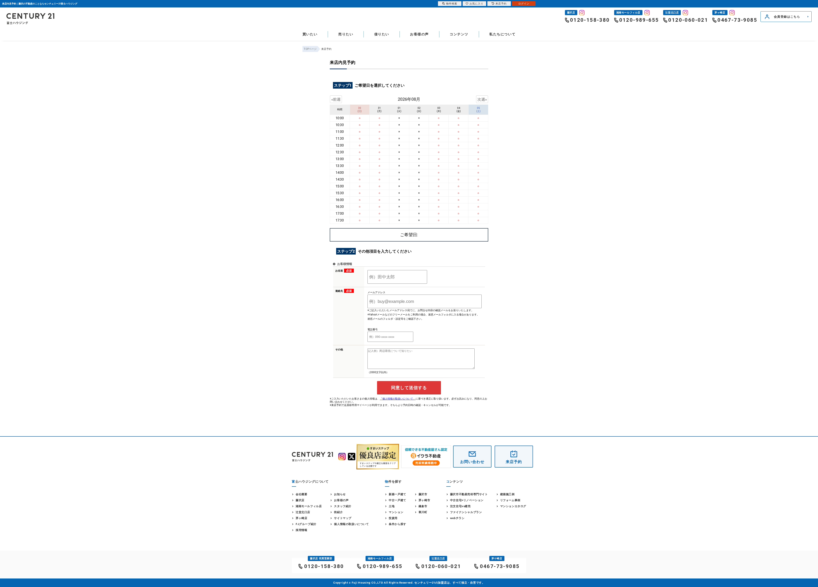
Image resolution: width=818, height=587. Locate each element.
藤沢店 (300, 500)
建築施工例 (507, 494)
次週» (482, 99)
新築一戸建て (397, 494)
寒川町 (423, 512)
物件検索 (451, 3)
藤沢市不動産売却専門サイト (469, 494)
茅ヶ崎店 (301, 518)
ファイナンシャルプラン (466, 512)
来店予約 (514, 461)
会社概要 (301, 494)
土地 (392, 506)
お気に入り (476, 3)
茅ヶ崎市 (424, 500)
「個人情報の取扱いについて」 (398, 398)
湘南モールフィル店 (309, 506)
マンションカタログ (513, 506)
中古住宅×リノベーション (467, 500)
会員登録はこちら (787, 16)
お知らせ (340, 494)
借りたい (381, 34)
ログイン (523, 3)
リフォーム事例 (510, 500)
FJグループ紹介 (306, 524)
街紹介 (338, 512)
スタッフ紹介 (342, 506)
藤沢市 (423, 494)
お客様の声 (419, 34)
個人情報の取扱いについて (351, 524)
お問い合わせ (472, 461)
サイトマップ (342, 518)
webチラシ (457, 518)
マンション (396, 512)
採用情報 (301, 530)
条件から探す (397, 524)
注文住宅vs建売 (460, 506)
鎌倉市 (423, 506)
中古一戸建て (397, 500)
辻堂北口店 (303, 512)
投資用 (393, 518)
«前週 (336, 99)
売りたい (345, 34)
